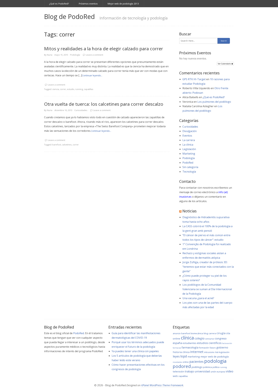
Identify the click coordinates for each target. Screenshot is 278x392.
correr (63, 89)
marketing (194, 356)
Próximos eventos (88, 3)
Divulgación (189, 131)
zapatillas (88, 89)
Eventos (187, 135)
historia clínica (181, 352)
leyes (176, 356)
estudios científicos (209, 343)
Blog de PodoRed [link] (69, 16)
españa (177, 343)
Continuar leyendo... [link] (92, 75)
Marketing (188, 153)
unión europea (218, 371)
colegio (199, 338)
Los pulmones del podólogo (214, 101)
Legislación (189, 149)
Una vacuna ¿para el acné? (198, 298)
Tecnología (189, 171)
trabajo (189, 371)
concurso (209, 338)
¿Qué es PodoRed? (59, 3)
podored (182, 366)
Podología (75, 54)
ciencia (55, 89)
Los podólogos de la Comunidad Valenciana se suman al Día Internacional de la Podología (207, 289)
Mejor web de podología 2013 (123, 3)
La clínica (187, 144)
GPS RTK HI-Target (194, 79)
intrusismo (209, 352)
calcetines (67, 144)
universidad (202, 371)
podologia (215, 361)
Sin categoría (190, 167)
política (216, 367)
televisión (178, 371)
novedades (177, 362)
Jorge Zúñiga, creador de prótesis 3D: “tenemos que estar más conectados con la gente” (208, 266)
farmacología (190, 347)
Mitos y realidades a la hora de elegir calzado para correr (103, 48)
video (229, 371)
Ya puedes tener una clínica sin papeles (135, 351)
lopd (183, 356)
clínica (187, 338)
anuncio (177, 333)
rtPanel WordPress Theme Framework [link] (162, 385)
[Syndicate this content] (180, 211)
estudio (70, 89)
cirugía (221, 333)
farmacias (177, 348)
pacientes (196, 361)
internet (197, 351)
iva (216, 352)
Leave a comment (94, 54)
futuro (213, 347)
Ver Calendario (224, 63)
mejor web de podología (214, 356)
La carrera (188, 140)
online (186, 362)
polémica (207, 367)
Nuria (49, 54)
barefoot (56, 144)
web (175, 376)
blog (206, 333)
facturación (227, 343)
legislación (224, 352)
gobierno (222, 347)
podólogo (196, 367)
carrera (212, 333)
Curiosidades (80, 110)
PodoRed (187, 162)
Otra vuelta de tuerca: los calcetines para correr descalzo (103, 104)
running (79, 89)
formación (204, 347)
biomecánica (197, 333)
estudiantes (189, 343)
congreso (221, 338)
